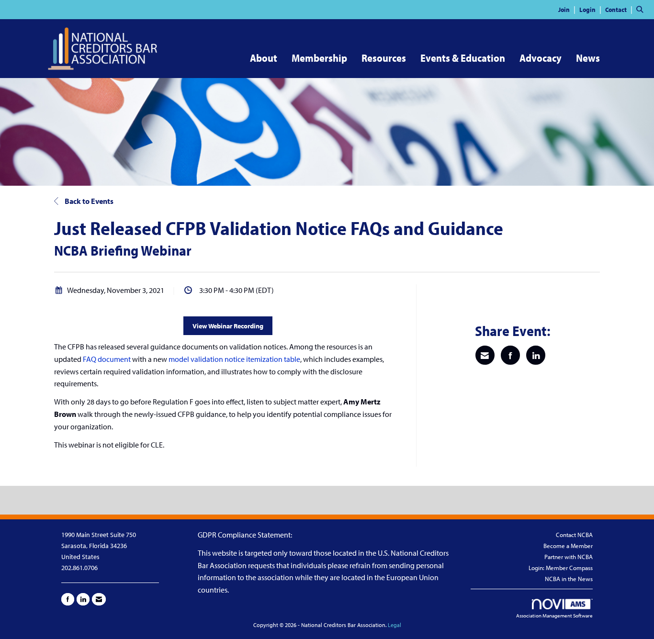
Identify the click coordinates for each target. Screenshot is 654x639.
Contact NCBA (574, 534)
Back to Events (88, 201)
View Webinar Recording (227, 325)
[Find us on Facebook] (67, 599)
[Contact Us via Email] (99, 599)
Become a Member (568, 545)
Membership (319, 58)
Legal (394, 624)
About (263, 58)
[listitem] (568, 9)
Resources (383, 58)
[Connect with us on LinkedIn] (83, 599)
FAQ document (107, 359)
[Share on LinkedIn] (535, 355)
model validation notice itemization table (234, 359)
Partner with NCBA (568, 557)
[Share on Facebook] (510, 355)
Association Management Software (554, 615)
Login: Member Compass (561, 568)
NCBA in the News (569, 579)
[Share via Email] (485, 355)
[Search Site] (641, 9)
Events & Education (462, 58)
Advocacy (540, 58)
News (588, 58)
